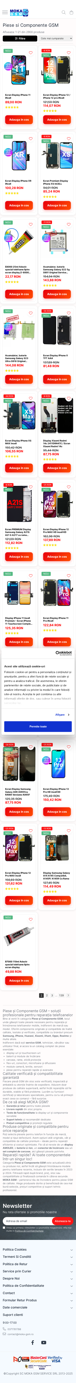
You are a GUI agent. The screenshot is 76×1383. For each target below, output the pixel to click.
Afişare (60, 714)
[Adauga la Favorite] (30, 52)
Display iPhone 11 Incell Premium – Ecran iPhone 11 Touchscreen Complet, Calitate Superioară (18, 621)
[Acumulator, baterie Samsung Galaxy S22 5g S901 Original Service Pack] (57, 241)
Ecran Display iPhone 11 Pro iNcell (55, 619)
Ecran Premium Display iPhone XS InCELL (55, 182)
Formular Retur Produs (20, 1300)
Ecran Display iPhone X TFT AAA (55, 357)
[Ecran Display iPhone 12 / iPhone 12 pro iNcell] (57, 70)
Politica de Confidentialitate (29, 1230)
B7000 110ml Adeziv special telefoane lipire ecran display (17, 964)
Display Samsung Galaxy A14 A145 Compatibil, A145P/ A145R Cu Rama (56, 875)
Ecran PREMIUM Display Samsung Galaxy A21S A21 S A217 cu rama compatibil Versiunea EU (18, 532)
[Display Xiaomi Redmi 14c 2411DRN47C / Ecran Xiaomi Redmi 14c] (57, 415)
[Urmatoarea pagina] (68, 995)
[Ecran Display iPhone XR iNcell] (19, 156)
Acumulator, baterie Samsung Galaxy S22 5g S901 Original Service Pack (56, 269)
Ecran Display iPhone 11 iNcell (17, 96)
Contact (9, 1293)
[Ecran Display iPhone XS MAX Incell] (19, 415)
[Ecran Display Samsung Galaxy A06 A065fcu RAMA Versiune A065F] (19, 764)
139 (61, 995)
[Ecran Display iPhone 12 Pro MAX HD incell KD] (57, 504)
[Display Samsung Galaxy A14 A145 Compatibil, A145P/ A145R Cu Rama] (57, 848)
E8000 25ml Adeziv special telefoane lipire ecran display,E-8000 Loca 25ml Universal (17, 269)
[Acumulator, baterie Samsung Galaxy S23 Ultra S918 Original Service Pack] (19, 330)
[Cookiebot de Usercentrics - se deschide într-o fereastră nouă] (55, 653)
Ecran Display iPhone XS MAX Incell (18, 442)
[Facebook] (32, 1342)
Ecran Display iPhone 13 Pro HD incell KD (56, 790)
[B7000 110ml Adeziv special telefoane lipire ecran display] (19, 936)
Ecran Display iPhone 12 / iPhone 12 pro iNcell (56, 96)
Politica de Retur (15, 1264)
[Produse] (5, 12)
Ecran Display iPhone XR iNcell (18, 182)
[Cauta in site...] (64, 13)
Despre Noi (11, 1278)
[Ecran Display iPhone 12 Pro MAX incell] (19, 848)
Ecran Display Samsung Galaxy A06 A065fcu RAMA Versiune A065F (18, 792)
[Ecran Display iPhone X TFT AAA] (57, 330)
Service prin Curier (17, 1271)
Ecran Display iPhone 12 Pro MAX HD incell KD (56, 531)
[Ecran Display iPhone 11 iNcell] (19, 70)
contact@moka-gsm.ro (20, 1334)
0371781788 (14, 1329)
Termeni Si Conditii (17, 1257)
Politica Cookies (15, 1249)
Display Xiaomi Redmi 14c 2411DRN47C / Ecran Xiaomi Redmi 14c (56, 443)
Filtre (21, 38)
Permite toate (38, 726)
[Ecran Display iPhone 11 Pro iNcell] (57, 593)
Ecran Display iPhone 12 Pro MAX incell (18, 874)
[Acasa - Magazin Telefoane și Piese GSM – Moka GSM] (19, 12)
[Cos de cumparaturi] (71, 13)
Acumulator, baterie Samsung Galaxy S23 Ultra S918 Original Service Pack (16, 358)
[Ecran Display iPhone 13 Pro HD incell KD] (57, 764)
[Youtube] (43, 1342)
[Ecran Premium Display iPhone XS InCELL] (57, 156)
